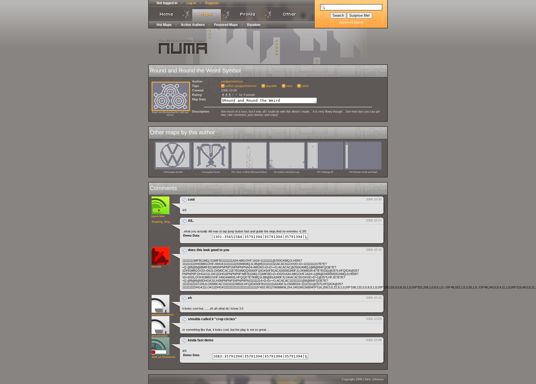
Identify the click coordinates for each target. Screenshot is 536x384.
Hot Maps (164, 25)
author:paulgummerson (241, 86)
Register (212, 3)
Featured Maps (226, 25)
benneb (156, 266)
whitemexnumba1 (162, 314)
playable (271, 86)
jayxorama (158, 216)
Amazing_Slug (161, 221)
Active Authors (193, 25)
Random (253, 25)
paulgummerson (232, 81)
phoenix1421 (160, 335)
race (289, 86)
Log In (191, 3)
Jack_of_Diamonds (163, 357)
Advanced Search (351, 22)
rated (305, 86)
